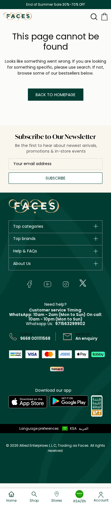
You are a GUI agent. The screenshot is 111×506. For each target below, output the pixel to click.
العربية (83, 428)
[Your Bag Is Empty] (104, 16)
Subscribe (55, 178)
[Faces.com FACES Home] (17, 16)
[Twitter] (82, 283)
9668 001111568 (35, 338)
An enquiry (86, 338)
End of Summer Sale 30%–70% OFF (55, 4)
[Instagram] (65, 284)
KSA (73, 428)
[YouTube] (47, 284)
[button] (68, 428)
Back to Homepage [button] (55, 95)
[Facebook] (29, 284)
